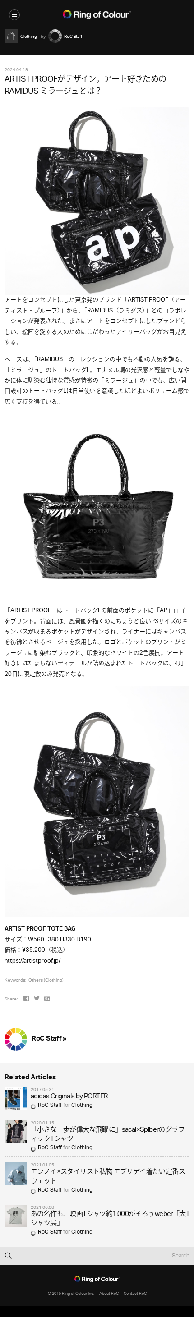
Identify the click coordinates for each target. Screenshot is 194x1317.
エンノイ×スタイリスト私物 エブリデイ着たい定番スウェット (108, 1176)
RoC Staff (50, 1105)
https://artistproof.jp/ (32, 961)
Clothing (81, 1105)
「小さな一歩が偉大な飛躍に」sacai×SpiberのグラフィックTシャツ (108, 1134)
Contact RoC (135, 1293)
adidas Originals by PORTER (69, 1097)
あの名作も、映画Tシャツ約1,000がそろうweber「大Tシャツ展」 (110, 1218)
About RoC (109, 1293)
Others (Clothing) (46, 979)
